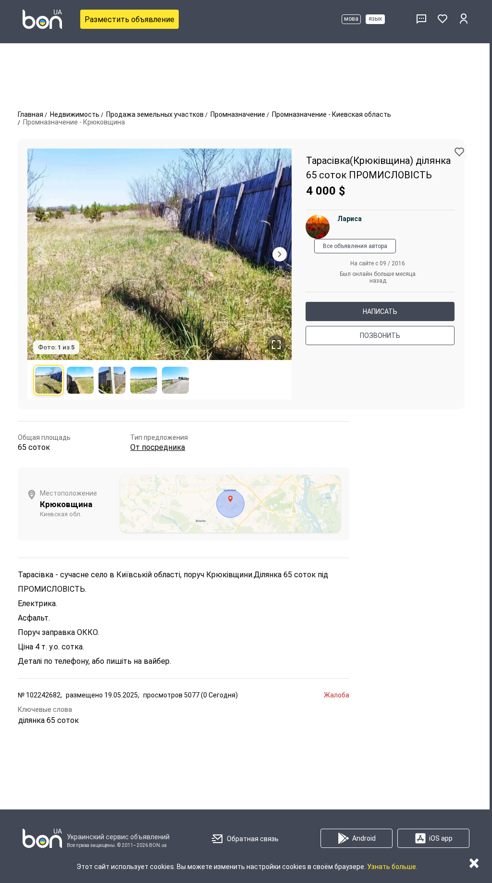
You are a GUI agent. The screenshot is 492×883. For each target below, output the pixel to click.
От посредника (157, 447)
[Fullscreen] (276, 344)
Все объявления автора (355, 246)
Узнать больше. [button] (392, 867)
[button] (459, 152)
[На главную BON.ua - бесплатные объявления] (42, 19)
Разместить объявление (129, 19)
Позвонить (380, 335)
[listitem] (48, 380)
